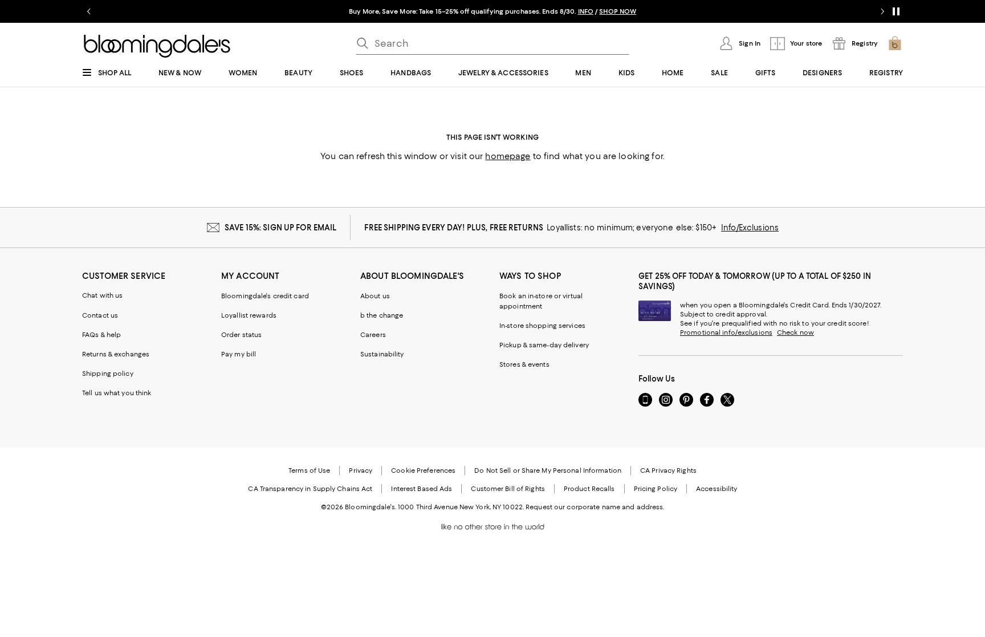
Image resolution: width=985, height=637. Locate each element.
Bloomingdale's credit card (265, 296)
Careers (373, 335)
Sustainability (382, 354)
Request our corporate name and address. (595, 507)
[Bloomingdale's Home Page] (157, 46)
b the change (381, 315)
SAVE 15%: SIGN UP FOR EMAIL (281, 227)
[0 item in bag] (895, 43)
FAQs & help (101, 335)
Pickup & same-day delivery (544, 345)
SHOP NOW (617, 11)
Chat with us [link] (102, 295)
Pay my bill (238, 354)
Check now (795, 332)
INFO (585, 11)
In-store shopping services (542, 326)
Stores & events (524, 364)
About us (375, 296)
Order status (241, 335)
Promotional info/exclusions (726, 332)
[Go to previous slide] (89, 11)
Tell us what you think (116, 393)
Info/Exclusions (750, 227)
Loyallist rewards (248, 315)
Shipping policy (107, 374)
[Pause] (896, 11)
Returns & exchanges (115, 354)
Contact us (100, 315)
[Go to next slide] (882, 11)
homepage (507, 156)
